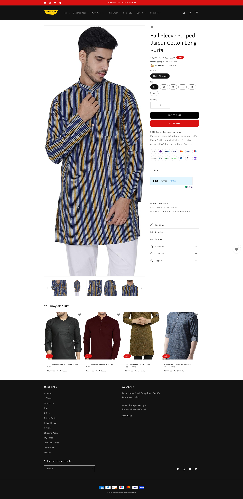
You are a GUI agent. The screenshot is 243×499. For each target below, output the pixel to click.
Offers (47, 413)
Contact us (49, 403)
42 (182, 87)
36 (154, 87)
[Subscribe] (91, 469)
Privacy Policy (50, 418)
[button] (66, 13)
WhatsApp (127, 415)
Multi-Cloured (160, 76)
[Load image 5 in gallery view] (130, 288)
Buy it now (175, 123)
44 (192, 87)
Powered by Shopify (128, 493)
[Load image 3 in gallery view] (94, 288)
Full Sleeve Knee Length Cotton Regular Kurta (137, 365)
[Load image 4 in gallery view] (112, 288)
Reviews (47, 428)
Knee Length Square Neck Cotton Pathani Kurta (177, 365)
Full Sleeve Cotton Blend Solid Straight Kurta (63, 365)
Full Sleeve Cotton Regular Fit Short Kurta (100, 365)
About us (48, 393)
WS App (47, 452)
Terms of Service (51, 443)
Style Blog (48, 437)
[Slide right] (142, 288)
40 (173, 87)
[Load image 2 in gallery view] (77, 288)
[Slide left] (47, 288)
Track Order (49, 447)
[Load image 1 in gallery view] (59, 288)
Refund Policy (50, 423)
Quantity (153, 99)
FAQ (46, 408)
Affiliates (48, 398)
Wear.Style (117, 493)
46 (154, 93)
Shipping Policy (51, 433)
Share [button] (155, 170)
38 (164, 87)
